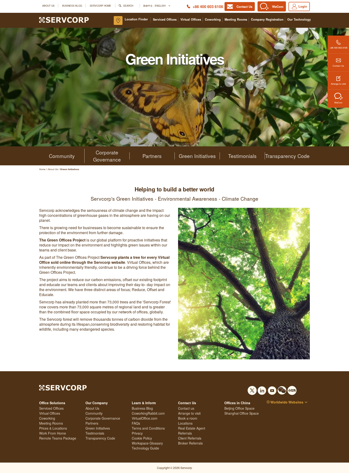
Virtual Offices (190, 19)
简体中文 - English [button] (154, 5)
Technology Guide (145, 448)
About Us (48, 5)
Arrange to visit (338, 83)
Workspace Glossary (147, 443)
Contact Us (338, 65)
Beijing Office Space (239, 408)
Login (302, 6)
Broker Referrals (190, 443)
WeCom (338, 102)
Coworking (213, 19)
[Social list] (252, 389)
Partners (152, 155)
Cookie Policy (142, 438)
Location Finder (136, 19)
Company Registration (267, 19)
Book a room (187, 418)
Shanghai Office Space (241, 413)
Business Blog (72, 5)
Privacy (137, 433)
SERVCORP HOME (100, 5)
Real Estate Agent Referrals (191, 431)
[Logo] (64, 19)
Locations (185, 423)
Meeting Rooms (236, 19)
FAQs (136, 423)
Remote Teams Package (57, 438)
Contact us (186, 408)
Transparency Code (287, 155)
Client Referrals (189, 438)
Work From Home (52, 433)
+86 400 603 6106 (208, 6)
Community (62, 155)
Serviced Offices (165, 19)
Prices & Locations (53, 428)
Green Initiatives (197, 155)
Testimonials (242, 155)
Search (128, 5)
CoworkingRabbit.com (148, 413)
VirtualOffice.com (144, 418)
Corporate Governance (107, 156)
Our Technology (299, 19)
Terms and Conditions (148, 428)
